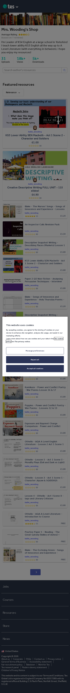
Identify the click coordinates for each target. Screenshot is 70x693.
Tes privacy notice (22, 341)
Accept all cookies (35, 368)
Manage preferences (35, 350)
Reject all (35, 359)
